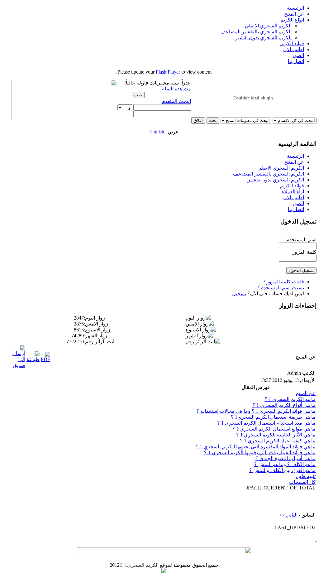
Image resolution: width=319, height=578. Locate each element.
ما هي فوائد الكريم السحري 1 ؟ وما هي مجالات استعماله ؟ (256, 411)
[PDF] (45, 359)
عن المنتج (306, 393)
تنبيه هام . (306, 476)
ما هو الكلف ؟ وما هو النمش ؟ (285, 464)
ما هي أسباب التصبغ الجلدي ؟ (285, 458)
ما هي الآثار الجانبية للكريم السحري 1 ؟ (276, 434)
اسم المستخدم (301, 239)
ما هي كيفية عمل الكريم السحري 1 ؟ (278, 440)
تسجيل (239, 293)
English (156, 131)
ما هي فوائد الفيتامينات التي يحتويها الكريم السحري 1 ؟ (260, 452)
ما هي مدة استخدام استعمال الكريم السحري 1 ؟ (266, 423)
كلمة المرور (304, 252)
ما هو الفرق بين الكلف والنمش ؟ (282, 470)
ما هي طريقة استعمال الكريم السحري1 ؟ (273, 417)
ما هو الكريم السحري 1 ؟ (290, 399)
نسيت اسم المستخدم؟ (281, 287)
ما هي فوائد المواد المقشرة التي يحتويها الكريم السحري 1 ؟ (256, 446)
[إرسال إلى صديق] (18, 365)
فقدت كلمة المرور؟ (284, 281)
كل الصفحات (302, 482)
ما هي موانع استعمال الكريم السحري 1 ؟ (274, 428)
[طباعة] (33, 359)
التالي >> (288, 515)
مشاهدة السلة (176, 88)
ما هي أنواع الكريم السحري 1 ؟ (284, 405)
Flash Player (168, 72)
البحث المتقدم (176, 101)
